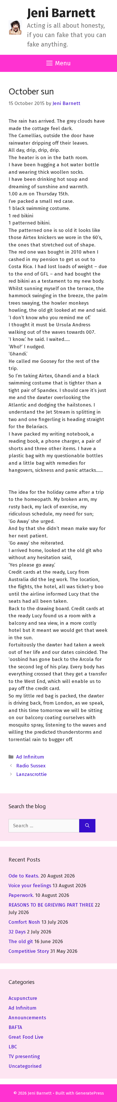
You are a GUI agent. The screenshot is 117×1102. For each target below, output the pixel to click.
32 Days (17, 932)
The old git (21, 942)
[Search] (87, 826)
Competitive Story (29, 951)
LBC (13, 1047)
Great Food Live (26, 1037)
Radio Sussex (30, 766)
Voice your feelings (30, 886)
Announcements (27, 1018)
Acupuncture (23, 998)
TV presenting (24, 1056)
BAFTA (15, 1027)
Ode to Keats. (24, 876)
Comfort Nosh (24, 922)
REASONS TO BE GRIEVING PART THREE (51, 905)
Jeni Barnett (61, 13)
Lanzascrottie (31, 774)
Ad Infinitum (30, 757)
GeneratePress (90, 1093)
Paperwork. (21, 895)
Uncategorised (25, 1066)
